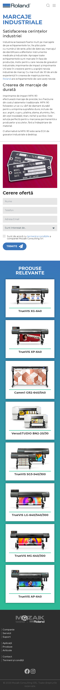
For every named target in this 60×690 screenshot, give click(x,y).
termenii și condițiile (38, 236)
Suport (7, 637)
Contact (7, 656)
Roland (7, 79)
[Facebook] (27, 671)
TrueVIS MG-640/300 (30, 555)
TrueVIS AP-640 (30, 596)
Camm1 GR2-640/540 (30, 392)
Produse (7, 646)
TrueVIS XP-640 (30, 351)
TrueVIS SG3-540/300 (30, 474)
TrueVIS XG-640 (30, 311)
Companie (9, 629)
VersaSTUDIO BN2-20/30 (30, 433)
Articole (7, 650)
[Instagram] (33, 671)
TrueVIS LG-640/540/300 (30, 515)
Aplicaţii (7, 643)
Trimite (11, 246)
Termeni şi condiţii (13, 660)
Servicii (7, 633)
